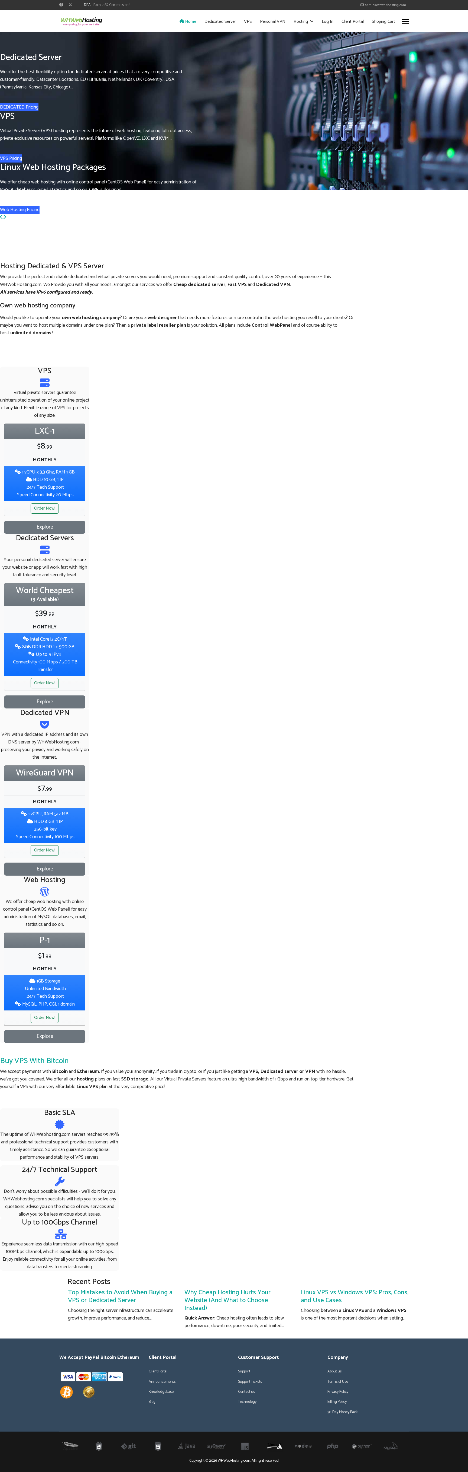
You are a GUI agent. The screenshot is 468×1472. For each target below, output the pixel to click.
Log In (327, 21)
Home (190, 21)
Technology (247, 1402)
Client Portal (353, 21)
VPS (248, 21)
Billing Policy (337, 1402)
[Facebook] (61, 5)
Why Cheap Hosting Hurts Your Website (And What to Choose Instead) (227, 1300)
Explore (45, 527)
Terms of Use (337, 1382)
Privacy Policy (337, 1392)
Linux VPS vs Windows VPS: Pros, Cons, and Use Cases (354, 1296)
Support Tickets (250, 1382)
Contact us (246, 1392)
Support (244, 1372)
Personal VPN (272, 21)
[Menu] (405, 21)
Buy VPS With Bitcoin (34, 1061)
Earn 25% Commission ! (111, 5)
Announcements (162, 1382)
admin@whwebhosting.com (385, 5)
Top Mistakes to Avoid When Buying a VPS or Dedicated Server (120, 1296)
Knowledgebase (161, 1392)
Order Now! (44, 508)
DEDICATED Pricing (19, 107)
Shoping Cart (383, 21)
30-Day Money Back (342, 1412)
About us (334, 1372)
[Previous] (1, 217)
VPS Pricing (11, 158)
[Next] (4, 217)
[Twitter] (70, 5)
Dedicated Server (220, 21)
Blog (152, 1402)
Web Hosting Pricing (20, 210)
